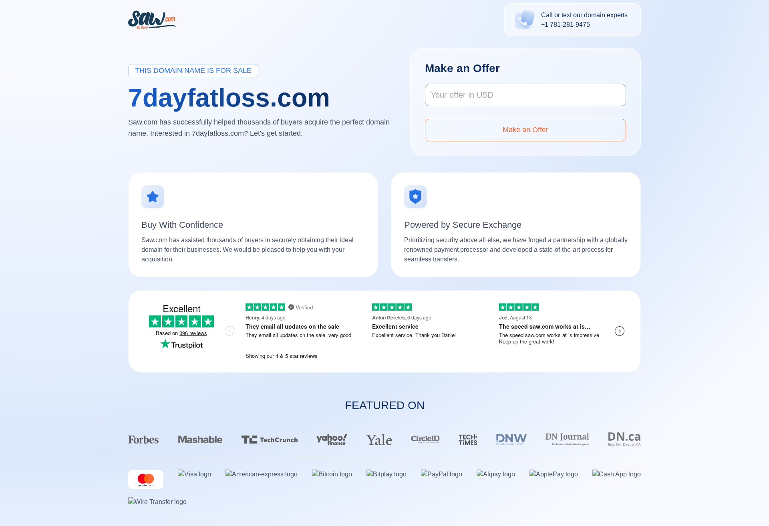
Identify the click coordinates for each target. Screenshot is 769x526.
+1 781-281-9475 (565, 24)
